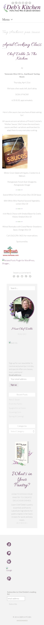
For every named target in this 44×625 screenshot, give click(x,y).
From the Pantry (15, 404)
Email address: (15, 375)
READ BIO (22, 334)
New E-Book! (14, 399)
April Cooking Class (21, 44)
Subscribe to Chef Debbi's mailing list (21, 593)
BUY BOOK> (22, 523)
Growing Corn (15, 412)
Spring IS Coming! (16, 416)
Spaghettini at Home (17, 408)
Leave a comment (22, 272)
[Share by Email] (30, 276)
